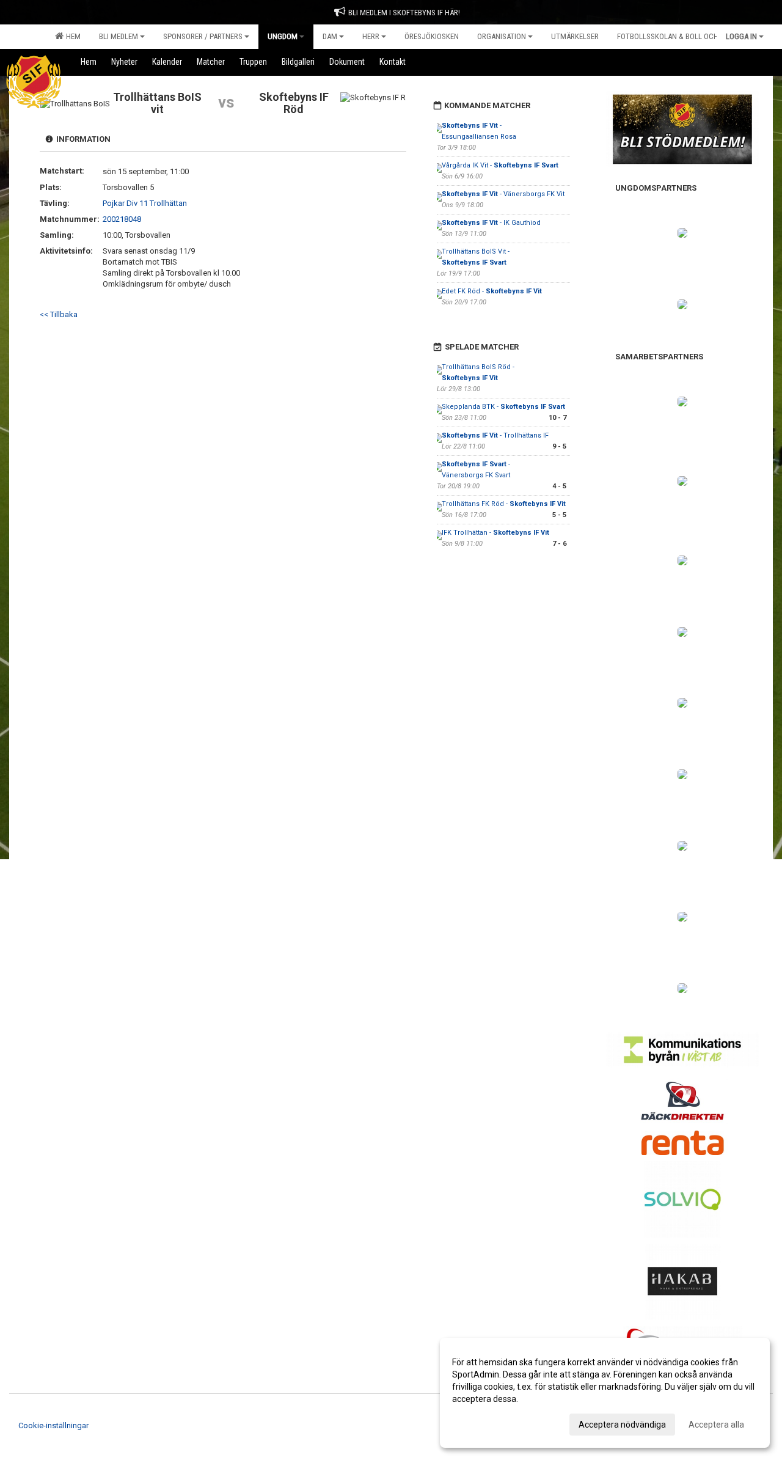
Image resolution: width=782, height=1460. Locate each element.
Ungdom (283, 36)
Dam (330, 36)
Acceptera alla (716, 1424)
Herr (370, 36)
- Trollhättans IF (496, 435)
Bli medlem (118, 36)
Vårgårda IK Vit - (500, 165)
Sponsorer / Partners (203, 36)
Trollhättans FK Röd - (504, 504)
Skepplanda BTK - (503, 407)
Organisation (501, 36)
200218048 (122, 219)
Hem (71, 36)
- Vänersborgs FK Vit (503, 194)
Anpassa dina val (484, 1423)
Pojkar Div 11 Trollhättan (145, 203)
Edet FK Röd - (492, 291)
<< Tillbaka (59, 314)
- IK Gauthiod (492, 223)
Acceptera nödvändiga (622, 1424)
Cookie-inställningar (53, 1425)
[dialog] (605, 1393)
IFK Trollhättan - (495, 533)
